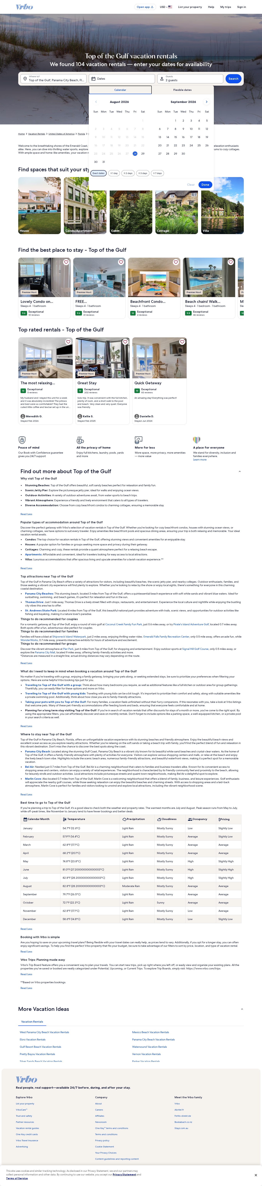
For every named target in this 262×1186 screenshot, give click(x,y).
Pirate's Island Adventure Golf (191, 624)
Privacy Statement (124, 1174)
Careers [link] (99, 1109)
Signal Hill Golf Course (195, 649)
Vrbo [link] (177, 1103)
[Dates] (122, 78)
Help (211, 7)
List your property (190, 7)
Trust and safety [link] (24, 1115)
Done (205, 184)
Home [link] (21, 133)
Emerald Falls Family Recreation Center (166, 636)
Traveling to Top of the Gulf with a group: (53, 685)
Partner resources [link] (25, 1122)
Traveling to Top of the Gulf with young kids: (56, 693)
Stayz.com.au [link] (181, 1128)
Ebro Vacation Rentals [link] (32, 1039)
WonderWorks (29, 640)
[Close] (256, 1175)
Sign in (241, 7)
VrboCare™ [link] (21, 1109)
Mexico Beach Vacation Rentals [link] (150, 1032)
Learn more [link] (200, 459)
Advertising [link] (22, 1146)
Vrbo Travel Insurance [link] (27, 1140)
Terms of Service (17, 1178)
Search (233, 78)
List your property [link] (25, 1103)
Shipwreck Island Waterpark (69, 636)
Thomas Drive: (35, 602)
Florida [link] (81, 133)
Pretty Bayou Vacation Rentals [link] (37, 1054)
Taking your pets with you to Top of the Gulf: (56, 702)
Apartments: (34, 554)
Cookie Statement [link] (104, 1146)
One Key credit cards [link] (27, 1134)
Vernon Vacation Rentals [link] (146, 1054)
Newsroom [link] (101, 1122)
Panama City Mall (45, 652)
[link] (66, 262)
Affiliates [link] (99, 1115)
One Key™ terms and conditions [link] (111, 1128)
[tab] (120, 90)
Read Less (26, 514)
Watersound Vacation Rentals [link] (149, 1047)
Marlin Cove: (33, 778)
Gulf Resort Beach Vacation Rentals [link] (40, 1047)
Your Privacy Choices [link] (105, 1152)
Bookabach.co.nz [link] (183, 1122)
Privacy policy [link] (102, 1140)
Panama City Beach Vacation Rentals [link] (153, 1039)
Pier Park (68, 649)
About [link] (98, 1103)
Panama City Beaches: (39, 593)
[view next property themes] (244, 205)
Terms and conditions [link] (106, 1134)
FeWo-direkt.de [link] (183, 1115)
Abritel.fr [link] (179, 1109)
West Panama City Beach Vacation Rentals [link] (44, 1032)
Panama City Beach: (38, 751)
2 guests (171, 80)
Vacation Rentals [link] (36, 133)
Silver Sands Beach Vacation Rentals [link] (41, 1061)
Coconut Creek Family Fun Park (123, 624)
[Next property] (239, 288)
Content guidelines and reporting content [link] (117, 1158)
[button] (143, 121)
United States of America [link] (61, 133)
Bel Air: (30, 767)
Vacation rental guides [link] (27, 1128)
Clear (191, 184)
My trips (225, 7)
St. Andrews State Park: (41, 610)
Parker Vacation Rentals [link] (146, 1061)
